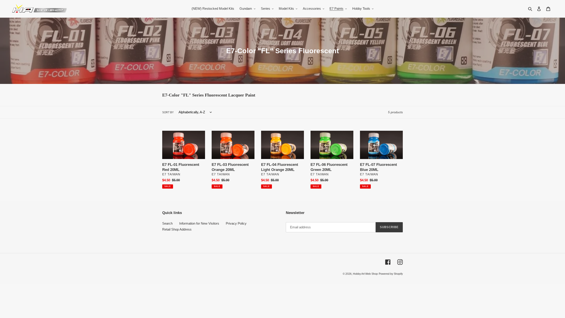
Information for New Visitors (199, 223)
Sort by (168, 112)
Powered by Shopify (391, 273)
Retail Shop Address (177, 229)
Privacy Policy (236, 223)
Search (167, 223)
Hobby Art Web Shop (365, 273)
